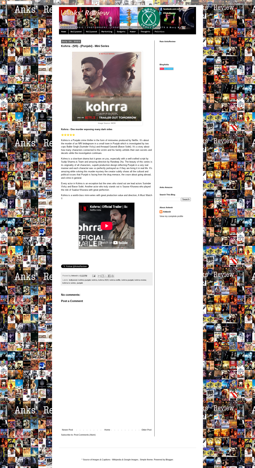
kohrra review (140, 280)
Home (63, 32)
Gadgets (121, 32)
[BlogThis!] (102, 276)
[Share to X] (106, 276)
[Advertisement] (107, 402)
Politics (159, 32)
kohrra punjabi (128, 280)
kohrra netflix (115, 280)
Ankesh (74, 276)
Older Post (146, 430)
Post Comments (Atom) (85, 435)
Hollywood (91, 32)
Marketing (106, 32)
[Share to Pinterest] (112, 276)
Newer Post (67, 430)
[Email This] (99, 276)
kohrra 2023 (103, 280)
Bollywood (76, 32)
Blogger (169, 459)
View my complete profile (171, 216)
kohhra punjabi (84, 280)
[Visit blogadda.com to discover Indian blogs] (166, 69)
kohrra (94, 280)
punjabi (80, 283)
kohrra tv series (69, 283)
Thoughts (145, 32)
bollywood (73, 280)
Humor (133, 32)
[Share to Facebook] (109, 276)
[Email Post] (93, 276)
